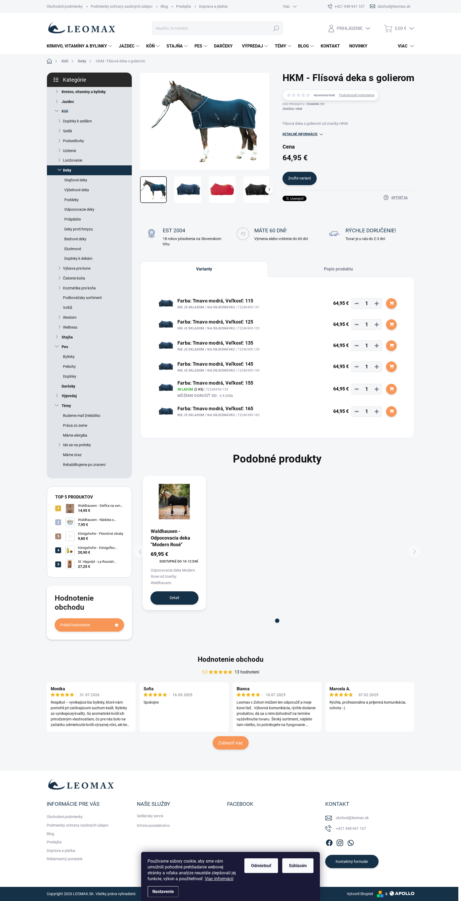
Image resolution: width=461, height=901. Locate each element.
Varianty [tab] (204, 269)
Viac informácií (219, 878)
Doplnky (69, 376)
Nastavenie (163, 891)
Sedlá (67, 131)
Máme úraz (72, 455)
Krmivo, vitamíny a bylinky (84, 92)
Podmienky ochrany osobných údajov (122, 6)
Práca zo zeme (75, 425)
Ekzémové (72, 249)
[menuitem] (80, 46)
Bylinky (69, 356)
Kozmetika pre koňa (79, 288)
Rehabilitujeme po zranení (84, 465)
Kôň (65, 111)
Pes (65, 347)
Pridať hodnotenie (75, 625)
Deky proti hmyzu (78, 229)
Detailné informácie (300, 134)
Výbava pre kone (76, 268)
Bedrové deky (75, 239)
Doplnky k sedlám (77, 121)
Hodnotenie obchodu (231, 659)
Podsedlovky (73, 141)
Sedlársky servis (150, 816)
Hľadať (276, 28)
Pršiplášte (72, 219)
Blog (164, 6)
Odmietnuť (261, 865)
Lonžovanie (72, 160)
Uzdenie (69, 151)
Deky (67, 170)
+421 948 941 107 (351, 828)
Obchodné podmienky (65, 6)
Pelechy (69, 366)
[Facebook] (329, 842)
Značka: (292, 109)
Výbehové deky (76, 190)
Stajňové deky (75, 180)
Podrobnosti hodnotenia (356, 95)
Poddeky (71, 200)
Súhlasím (298, 865)
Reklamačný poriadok (64, 859)
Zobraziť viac (230, 742)
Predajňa (183, 6)
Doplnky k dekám (78, 258)
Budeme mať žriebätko (81, 415)
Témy (66, 406)
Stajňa (67, 337)
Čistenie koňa (74, 278)
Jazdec (68, 101)
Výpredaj (69, 396)
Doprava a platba (213, 6)
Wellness (70, 327)
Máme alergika (75, 435)
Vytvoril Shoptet (360, 894)
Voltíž (67, 307)
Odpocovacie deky (79, 209)
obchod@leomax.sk (352, 818)
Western (70, 317)
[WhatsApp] (351, 842)
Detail (174, 598)
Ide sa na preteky (77, 445)
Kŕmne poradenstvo (153, 825)
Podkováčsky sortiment (82, 298)
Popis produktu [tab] (338, 269)
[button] (277, 620)
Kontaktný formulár (352, 861)
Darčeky (68, 386)
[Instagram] (340, 842)
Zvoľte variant (299, 178)
